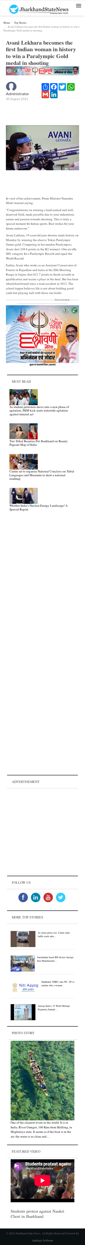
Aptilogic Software (42, 1240)
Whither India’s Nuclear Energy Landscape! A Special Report (38, 507)
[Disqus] (42, 582)
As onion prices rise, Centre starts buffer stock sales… (54, 934)
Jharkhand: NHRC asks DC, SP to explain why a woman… (57, 983)
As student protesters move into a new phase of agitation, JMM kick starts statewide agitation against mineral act (39, 410)
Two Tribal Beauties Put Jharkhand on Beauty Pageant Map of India (38, 443)
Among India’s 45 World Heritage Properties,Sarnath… (54, 1007)
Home (7, 22)
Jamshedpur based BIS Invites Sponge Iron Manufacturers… (55, 959)
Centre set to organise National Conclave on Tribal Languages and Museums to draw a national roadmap (41, 475)
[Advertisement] (42, 832)
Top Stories (20, 22)
